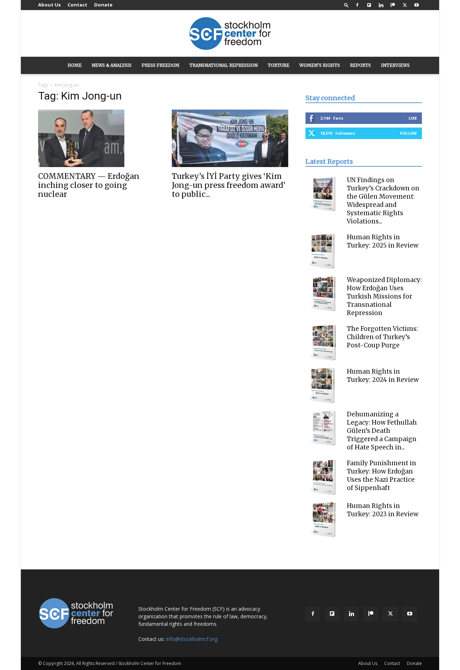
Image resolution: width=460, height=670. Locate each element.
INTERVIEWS (395, 65)
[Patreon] (392, 5)
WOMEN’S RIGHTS (319, 65)
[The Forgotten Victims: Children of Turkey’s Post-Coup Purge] (323, 343)
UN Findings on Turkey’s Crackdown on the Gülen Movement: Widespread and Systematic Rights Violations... (383, 200)
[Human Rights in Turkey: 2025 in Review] (323, 251)
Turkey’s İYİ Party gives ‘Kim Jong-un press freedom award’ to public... (228, 185)
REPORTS (360, 65)
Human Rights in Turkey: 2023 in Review (382, 510)
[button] (346, 5)
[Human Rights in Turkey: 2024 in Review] (323, 385)
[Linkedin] (381, 5)
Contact (77, 4)
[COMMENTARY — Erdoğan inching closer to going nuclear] (96, 138)
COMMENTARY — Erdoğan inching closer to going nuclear (88, 185)
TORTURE (278, 65)
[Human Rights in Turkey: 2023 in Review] (323, 520)
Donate (103, 4)
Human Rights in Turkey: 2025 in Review (382, 241)
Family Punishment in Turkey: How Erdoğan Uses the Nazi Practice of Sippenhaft (381, 475)
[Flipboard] (369, 5)
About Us (49, 4)
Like (413, 118)
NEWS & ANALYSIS (112, 65)
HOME (75, 65)
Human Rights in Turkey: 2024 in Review (383, 376)
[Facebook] (357, 5)
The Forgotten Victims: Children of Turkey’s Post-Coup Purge (382, 337)
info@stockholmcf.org (191, 639)
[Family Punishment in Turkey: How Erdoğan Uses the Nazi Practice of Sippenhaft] (323, 477)
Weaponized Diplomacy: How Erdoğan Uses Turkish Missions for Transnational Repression (384, 296)
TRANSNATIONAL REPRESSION (223, 65)
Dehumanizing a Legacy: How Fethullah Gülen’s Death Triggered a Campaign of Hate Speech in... (382, 430)
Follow (408, 133)
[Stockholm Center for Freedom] (230, 34)
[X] (404, 5)
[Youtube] (416, 5)
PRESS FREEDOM (160, 65)
